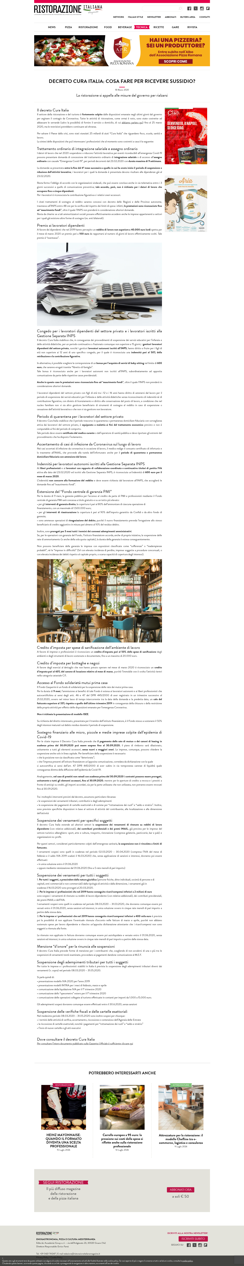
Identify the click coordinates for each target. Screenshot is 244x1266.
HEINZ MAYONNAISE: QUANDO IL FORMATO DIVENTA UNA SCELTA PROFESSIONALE (64, 1140)
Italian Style (135, 17)
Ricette (158, 27)
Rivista (192, 27)
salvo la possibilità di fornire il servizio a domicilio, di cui (101, 122)
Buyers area (187, 17)
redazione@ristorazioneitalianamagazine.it (82, 1253)
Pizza (68, 27)
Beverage (125, 27)
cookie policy (187, 1260)
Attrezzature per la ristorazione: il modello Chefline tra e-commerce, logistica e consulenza (181, 1139)
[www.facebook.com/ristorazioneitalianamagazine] (189, 8)
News (51, 27)
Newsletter (154, 17)
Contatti (204, 17)
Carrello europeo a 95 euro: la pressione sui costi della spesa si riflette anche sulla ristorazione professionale (122, 1140)
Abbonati (170, 17)
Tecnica (142, 27)
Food (108, 27)
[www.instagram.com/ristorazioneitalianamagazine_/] (202, 8)
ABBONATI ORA (180, 1189)
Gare (175, 27)
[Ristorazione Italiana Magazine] (68, 7)
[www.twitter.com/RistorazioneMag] (195, 8)
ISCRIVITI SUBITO (193, 1238)
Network (118, 17)
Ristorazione (88, 27)
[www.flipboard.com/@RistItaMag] (208, 8)
